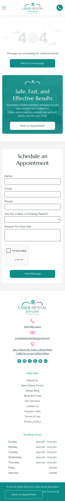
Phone (9, 201)
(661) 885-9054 (32, 326)
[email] (46, 361)
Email (8, 188)
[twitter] (30, 361)
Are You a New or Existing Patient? (26, 214)
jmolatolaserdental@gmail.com (32, 338)
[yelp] (35, 361)
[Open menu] (4, 7)
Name (8, 176)
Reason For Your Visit (18, 226)
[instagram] (24, 361)
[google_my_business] (40, 361)
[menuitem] (32, 381)
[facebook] (19, 361)
